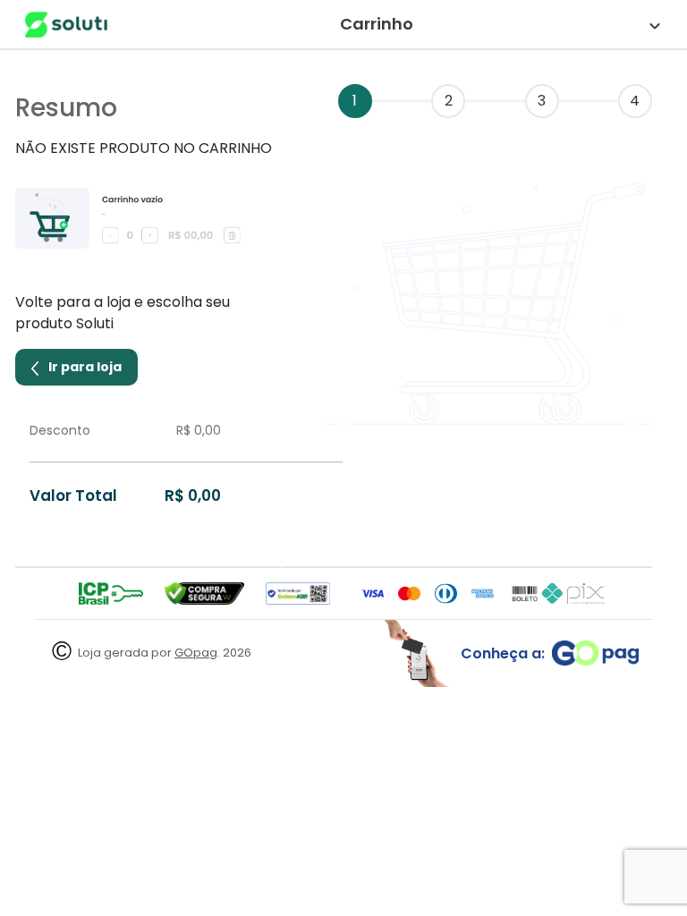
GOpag (195, 652)
